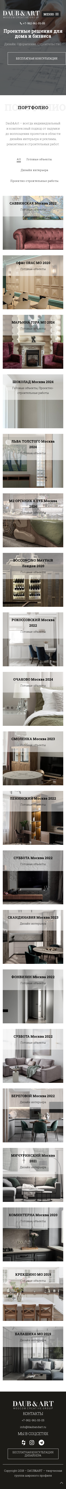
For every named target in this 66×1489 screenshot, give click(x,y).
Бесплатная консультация (37, 58)
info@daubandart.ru (33, 1427)
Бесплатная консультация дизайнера (33, 1454)
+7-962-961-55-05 (33, 1420)
